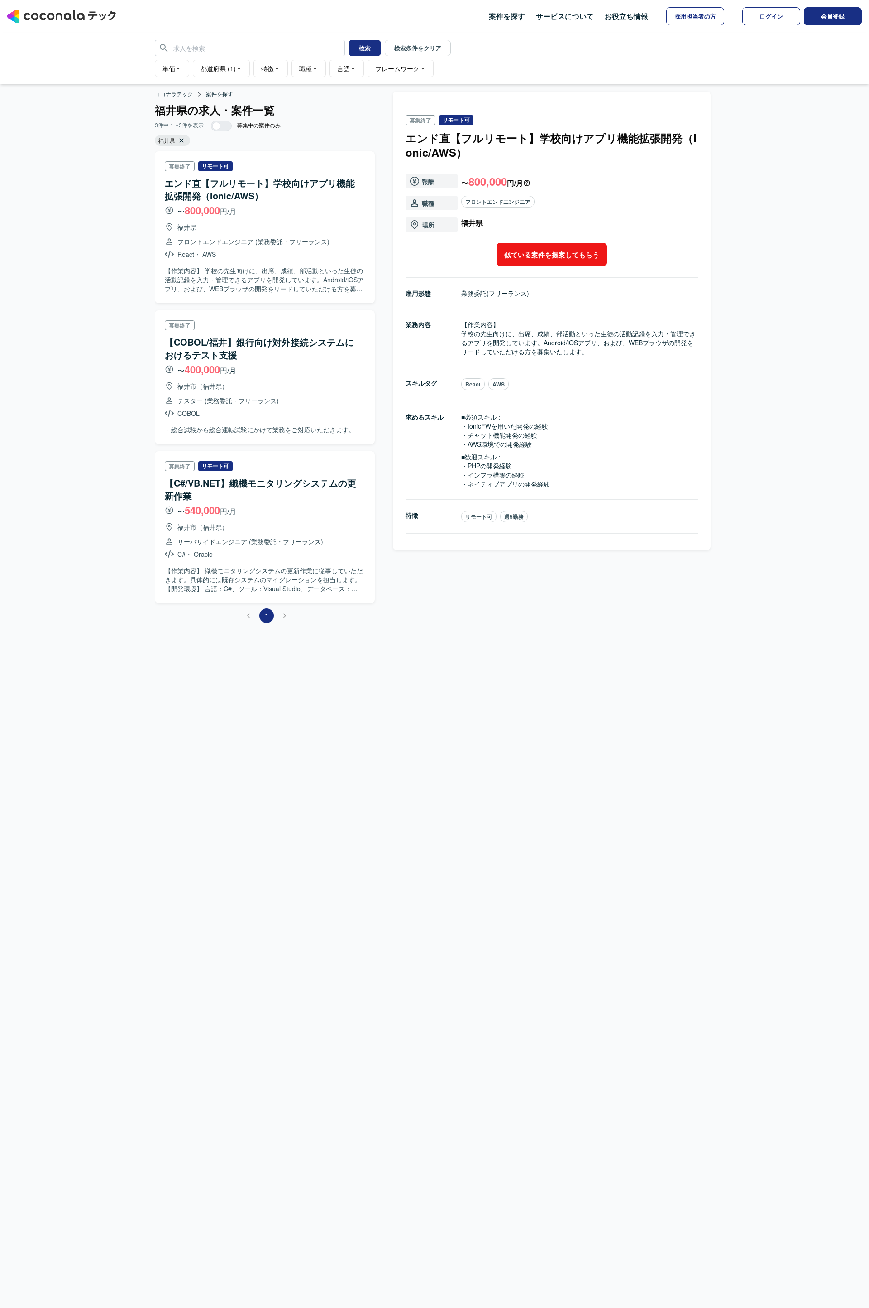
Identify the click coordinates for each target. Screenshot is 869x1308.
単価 (168, 68)
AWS (498, 384)
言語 (343, 68)
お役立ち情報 (626, 16)
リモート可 (478, 516)
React (473, 384)
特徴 (267, 68)
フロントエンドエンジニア (497, 202)
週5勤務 (514, 516)
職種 (305, 68)
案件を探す (507, 16)
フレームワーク (397, 68)
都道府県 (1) (218, 68)
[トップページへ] (61, 16)
